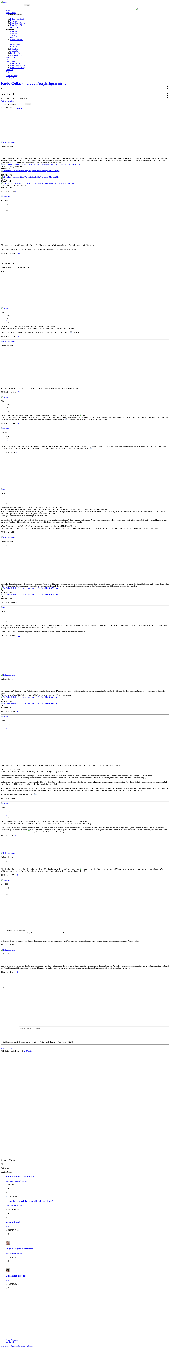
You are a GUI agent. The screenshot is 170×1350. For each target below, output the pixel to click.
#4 (19, 392)
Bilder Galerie (11, 13)
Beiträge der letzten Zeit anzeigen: (15, 1042)
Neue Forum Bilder (17, 25)
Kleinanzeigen (11, 57)
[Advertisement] (85, 655)
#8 (16, 602)
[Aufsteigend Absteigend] (65, 1042)
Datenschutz (15, 1346)
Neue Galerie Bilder (17, 23)
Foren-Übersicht (11, 1340)
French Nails (15, 53)
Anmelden (9, 70)
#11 (16, 798)
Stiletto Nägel (15, 45)
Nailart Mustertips (16, 40)
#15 (16, 972)
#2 (19, 253)
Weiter (29, 1051)
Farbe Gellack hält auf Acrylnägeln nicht (33, 83)
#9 (19, 636)
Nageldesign (14, 31)
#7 (16, 532)
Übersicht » (14, 21)
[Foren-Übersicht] (4, 2)
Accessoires (14, 51)
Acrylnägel (14, 36)
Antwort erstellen (7, 101)
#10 (16, 711)
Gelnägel (13, 33)
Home (8, 11)
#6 (16, 452)
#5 (19, 423)
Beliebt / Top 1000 (17, 19)
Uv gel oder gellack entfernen (19, 1249)
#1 (16, 191)
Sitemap (30, 1346)
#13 (16, 875)
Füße (12, 38)
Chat (7, 59)
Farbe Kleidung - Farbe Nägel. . (21, 1176)
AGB (23, 1346)
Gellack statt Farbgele (16, 1276)
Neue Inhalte (10, 61)
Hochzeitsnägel (15, 47)
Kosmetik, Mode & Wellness (16, 1181)
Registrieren (10, 72)
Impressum (5, 1346)
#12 (16, 836)
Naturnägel (14, 49)
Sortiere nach (45, 1042)
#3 (19, 336)
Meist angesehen (16, 27)
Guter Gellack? (13, 1222)
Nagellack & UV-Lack (14, 1205)
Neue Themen (15, 63)
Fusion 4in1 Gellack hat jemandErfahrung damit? (29, 1201)
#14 (16, 945)
